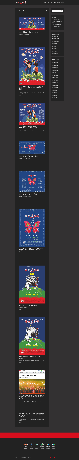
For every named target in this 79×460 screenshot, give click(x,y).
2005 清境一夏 (54, 92)
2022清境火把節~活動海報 (28, 305)
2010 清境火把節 (55, 83)
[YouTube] (54, 457)
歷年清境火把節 (54, 48)
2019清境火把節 (54, 72)
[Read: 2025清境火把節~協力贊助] (32, 23)
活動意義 (51, 2)
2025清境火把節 (46, 2)
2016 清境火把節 (55, 77)
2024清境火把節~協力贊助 (28, 156)
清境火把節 (25, 34)
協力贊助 (58, 2)
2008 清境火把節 (55, 87)
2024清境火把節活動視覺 (28, 194)
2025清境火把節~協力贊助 (28, 32)
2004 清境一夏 (54, 93)
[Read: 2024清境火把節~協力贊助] (32, 147)
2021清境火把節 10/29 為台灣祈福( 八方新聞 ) (31, 415)
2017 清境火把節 (55, 75)
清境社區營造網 (54, 51)
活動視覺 (55, 2)
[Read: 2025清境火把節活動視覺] (32, 114)
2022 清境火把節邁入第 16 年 (29, 357)
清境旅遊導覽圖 (34, 436)
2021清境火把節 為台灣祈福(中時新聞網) (32, 397)
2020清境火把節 (55, 70)
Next (46, 429)
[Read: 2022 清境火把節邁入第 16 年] (32, 335)
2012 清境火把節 (55, 80)
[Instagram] (52, 457)
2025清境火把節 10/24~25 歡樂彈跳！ (31, 88)
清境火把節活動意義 (55, 36)
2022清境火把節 (21, 307)
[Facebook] (50, 457)
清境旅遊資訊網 (23, 457)
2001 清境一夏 (54, 97)
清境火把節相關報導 (55, 41)
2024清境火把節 (21, 158)
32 (32, 429)
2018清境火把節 (54, 73)
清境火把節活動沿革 (55, 38)
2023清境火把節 (55, 65)
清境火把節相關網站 (55, 53)
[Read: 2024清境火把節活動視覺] (32, 181)
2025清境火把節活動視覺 (28, 127)
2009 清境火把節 (55, 85)
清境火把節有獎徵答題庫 (56, 45)
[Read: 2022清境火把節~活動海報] (32, 284)
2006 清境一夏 (54, 90)
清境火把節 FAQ (54, 43)
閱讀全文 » (20, 39)
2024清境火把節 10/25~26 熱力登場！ (31, 250)
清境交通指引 (54, 46)
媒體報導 (62, 2)
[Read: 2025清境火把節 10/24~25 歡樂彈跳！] (32, 65)
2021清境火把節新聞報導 (22, 417)
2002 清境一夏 (54, 95)
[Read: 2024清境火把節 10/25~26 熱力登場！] (32, 227)
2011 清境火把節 (55, 82)
